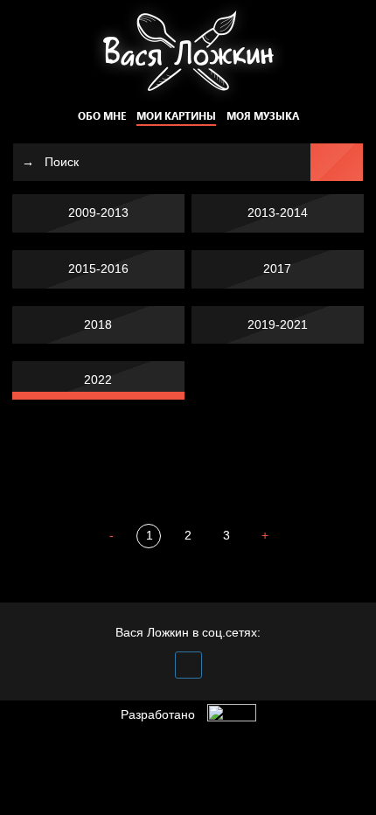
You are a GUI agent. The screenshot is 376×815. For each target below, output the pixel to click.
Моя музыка (262, 115)
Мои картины (176, 115)
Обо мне (102, 115)
